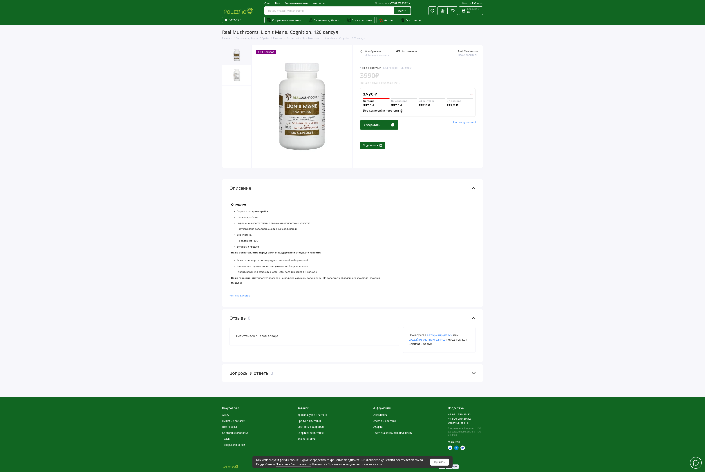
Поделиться (370, 145)
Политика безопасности (293, 464)
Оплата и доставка (385, 421)
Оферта (378, 426)
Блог (277, 3)
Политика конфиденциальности (393, 433)
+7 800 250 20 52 (459, 418)
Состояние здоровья (235, 433)
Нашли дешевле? (464, 122)
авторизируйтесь (439, 335)
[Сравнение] (442, 10)
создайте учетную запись (427, 339)
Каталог (235, 20)
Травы (226, 438)
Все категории (362, 20)
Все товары (413, 20)
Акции (388, 20)
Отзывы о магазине (296, 3)
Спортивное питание (286, 20)
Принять (439, 462)
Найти (402, 10)
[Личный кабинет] (432, 10)
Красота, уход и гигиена (312, 414)
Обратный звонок (458, 422)
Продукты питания (309, 421)
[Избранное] (453, 10)
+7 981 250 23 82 (391, 3)
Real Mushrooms (468, 51)
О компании (380, 414)
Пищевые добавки (326, 20)
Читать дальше (239, 295)
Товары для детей (233, 444)
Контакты (319, 3)
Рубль (470, 3)
